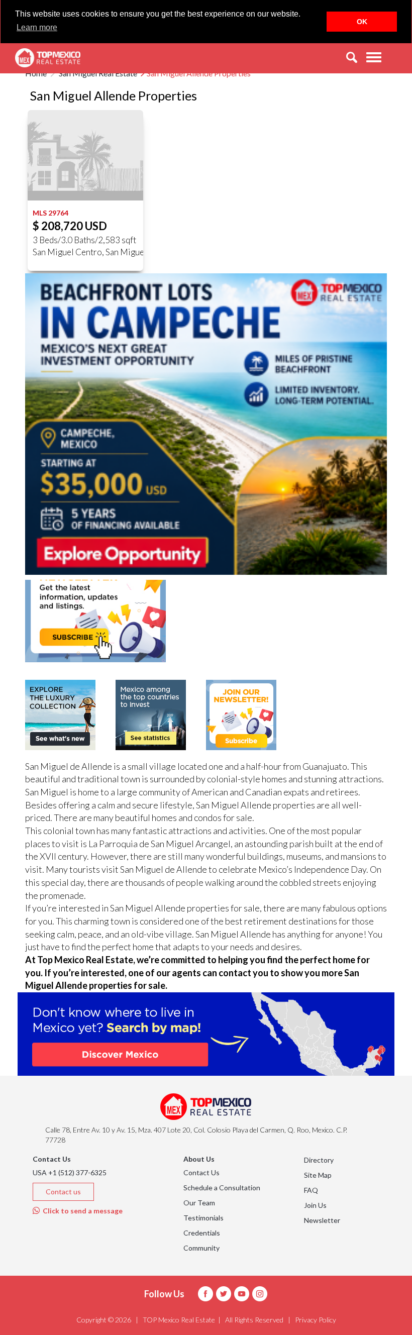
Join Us (315, 1205)
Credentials (201, 1232)
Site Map (318, 1175)
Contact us (63, 1191)
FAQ (311, 1190)
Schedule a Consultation (221, 1187)
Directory (319, 1160)
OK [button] (362, 22)
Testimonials (203, 1217)
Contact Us (201, 1172)
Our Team (199, 1202)
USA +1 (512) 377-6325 (70, 1172)
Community (201, 1248)
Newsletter (322, 1220)
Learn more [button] (37, 27)
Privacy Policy (315, 1319)
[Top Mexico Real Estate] (47, 57)
